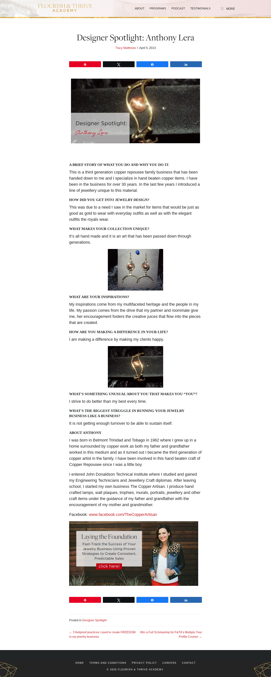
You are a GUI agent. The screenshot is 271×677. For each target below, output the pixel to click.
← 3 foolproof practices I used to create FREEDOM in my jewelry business (102, 634)
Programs (158, 8)
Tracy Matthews (125, 47)
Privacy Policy (144, 662)
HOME (79, 662)
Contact (189, 662)
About (139, 8)
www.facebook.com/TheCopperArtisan (123, 514)
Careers (169, 662)
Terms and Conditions (107, 662)
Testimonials (200, 8)
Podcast (178, 8)
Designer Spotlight (94, 620)
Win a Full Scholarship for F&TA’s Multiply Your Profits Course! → (171, 634)
